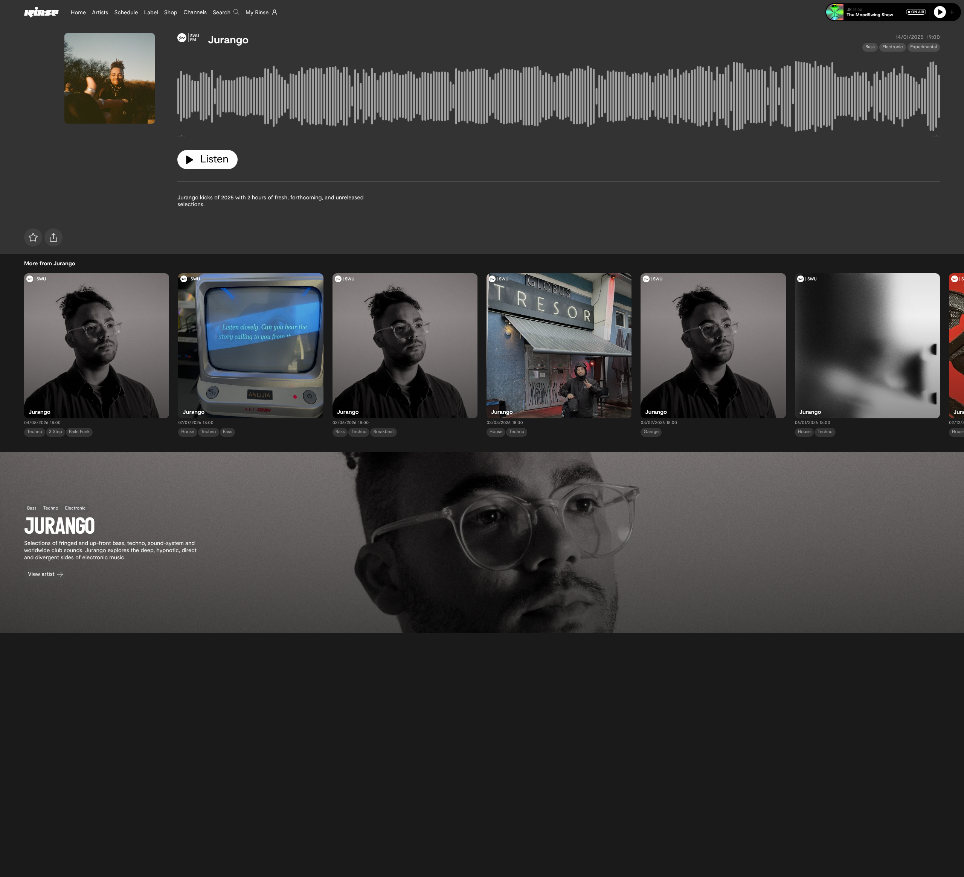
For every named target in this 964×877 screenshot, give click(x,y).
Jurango (228, 39)
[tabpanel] (558, 98)
